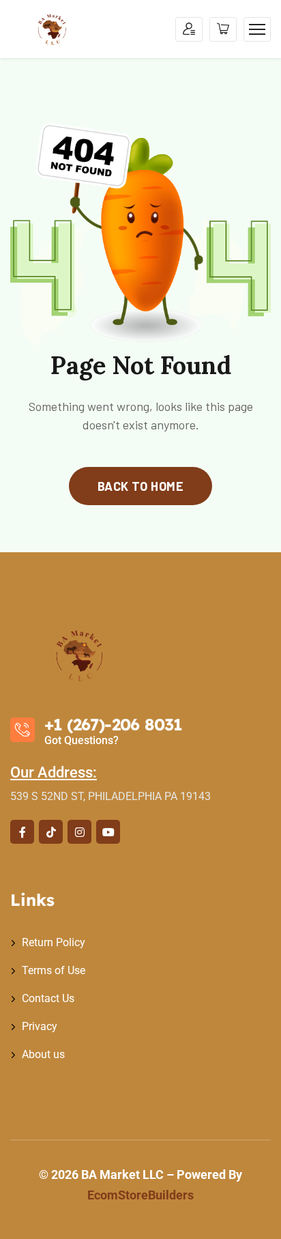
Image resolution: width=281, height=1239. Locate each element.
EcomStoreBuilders (140, 1195)
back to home (140, 486)
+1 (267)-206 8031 (113, 724)
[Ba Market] (53, 29)
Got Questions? (81, 740)
